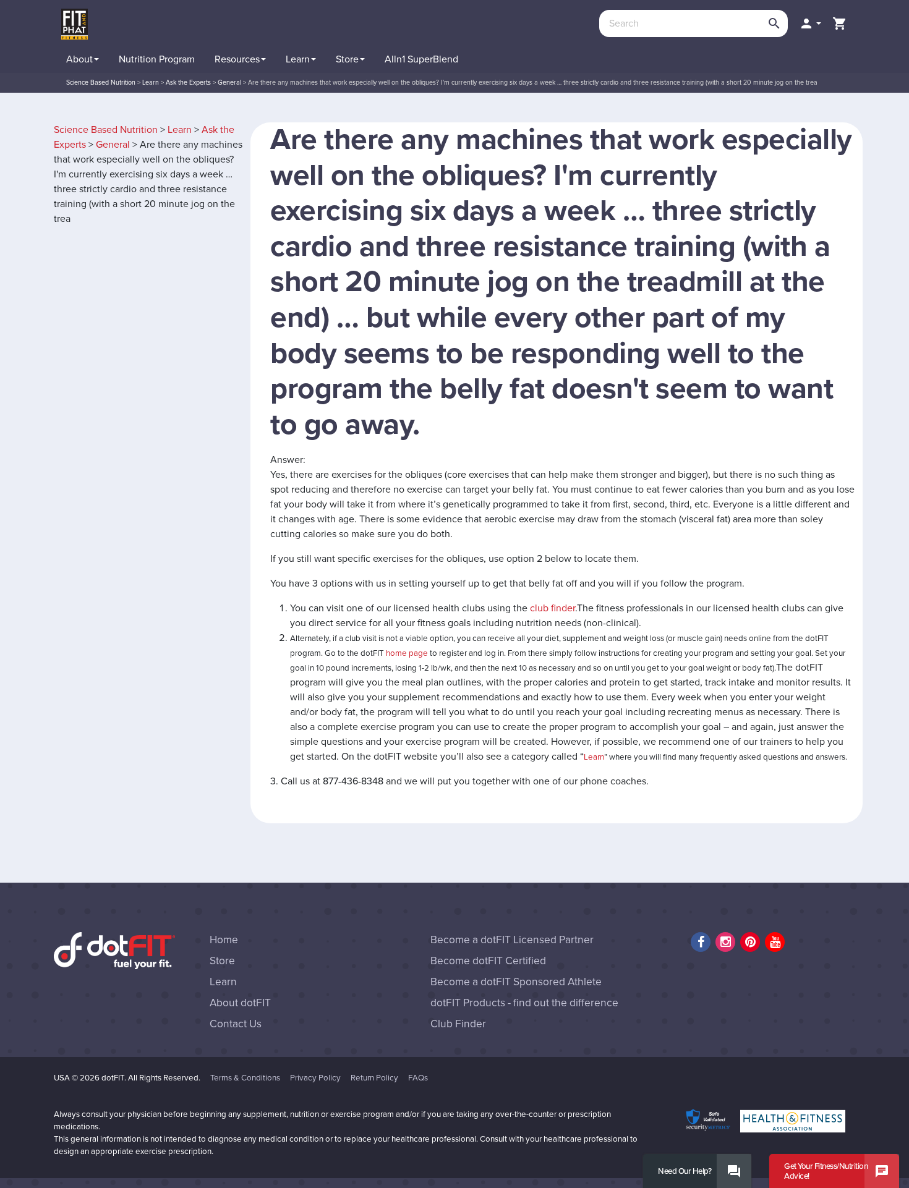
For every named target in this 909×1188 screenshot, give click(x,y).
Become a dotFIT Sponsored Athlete (516, 981)
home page (407, 653)
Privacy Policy (315, 1078)
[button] (810, 23)
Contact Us (236, 1023)
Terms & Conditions (245, 1078)
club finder (552, 608)
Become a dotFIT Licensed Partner (512, 939)
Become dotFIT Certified (488, 960)
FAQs (418, 1078)
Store (222, 960)
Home (224, 939)
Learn (180, 130)
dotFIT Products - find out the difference (524, 1002)
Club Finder (458, 1023)
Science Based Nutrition (106, 130)
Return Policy (374, 1078)
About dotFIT (240, 1002)
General (113, 144)
